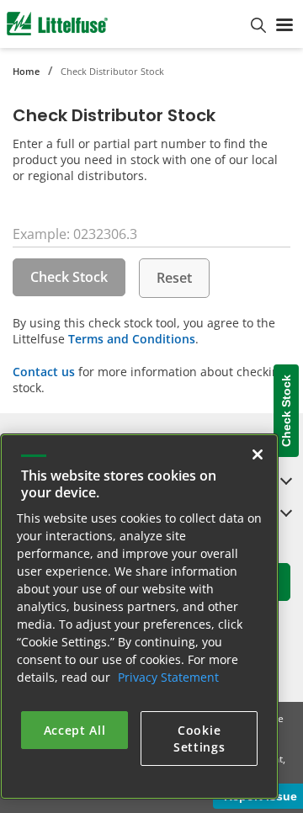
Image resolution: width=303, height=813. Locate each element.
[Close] (257, 454)
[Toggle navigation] (284, 23)
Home (26, 71)
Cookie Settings (199, 738)
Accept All (75, 730)
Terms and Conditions (131, 339)
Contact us (44, 372)
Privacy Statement (168, 677)
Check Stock (69, 277)
